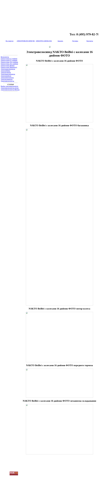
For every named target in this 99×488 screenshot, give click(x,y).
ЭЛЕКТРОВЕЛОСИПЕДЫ (26, 41)
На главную (9, 41)
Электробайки (5, 71)
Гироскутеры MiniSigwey (9, 67)
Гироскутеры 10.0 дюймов (9, 62)
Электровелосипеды (7, 81)
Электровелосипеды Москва (10, 89)
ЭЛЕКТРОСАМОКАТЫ (44, 41)
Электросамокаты (6, 79)
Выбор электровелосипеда (9, 86)
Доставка (75, 41)
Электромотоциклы (7, 77)
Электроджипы (6, 72)
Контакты (90, 41)
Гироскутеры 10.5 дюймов (9, 64)
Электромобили (6, 76)
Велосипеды (5, 57)
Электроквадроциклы (8, 69)
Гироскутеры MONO (7, 65)
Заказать (60, 41)
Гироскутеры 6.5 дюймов (9, 58)
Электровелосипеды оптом (10, 88)
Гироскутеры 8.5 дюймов (9, 60)
